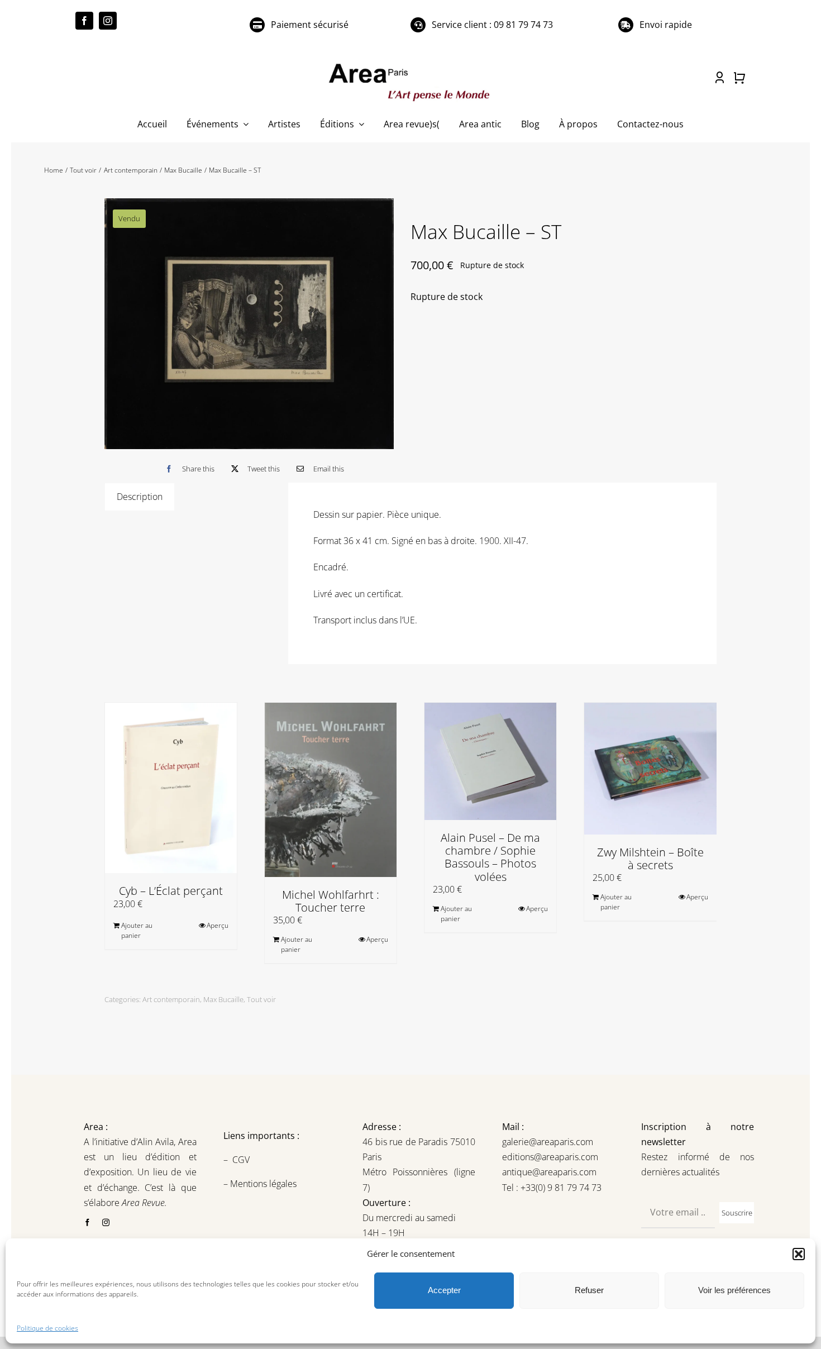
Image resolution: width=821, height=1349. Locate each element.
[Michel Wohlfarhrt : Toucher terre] (331, 790)
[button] (798, 1254)
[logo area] (410, 64)
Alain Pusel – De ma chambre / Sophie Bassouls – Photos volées (490, 857)
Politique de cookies (47, 1328)
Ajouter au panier (136, 930)
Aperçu (217, 925)
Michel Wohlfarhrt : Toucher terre (330, 901)
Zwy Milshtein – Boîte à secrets (650, 859)
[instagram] (108, 21)
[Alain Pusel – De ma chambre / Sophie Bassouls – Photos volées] (490, 761)
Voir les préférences (734, 1290)
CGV (242, 1159)
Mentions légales (262, 1184)
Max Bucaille (223, 999)
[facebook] (84, 21)
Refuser (589, 1290)
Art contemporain (171, 999)
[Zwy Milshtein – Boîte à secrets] (650, 769)
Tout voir (261, 999)
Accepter (444, 1290)
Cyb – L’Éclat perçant (171, 890)
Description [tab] (140, 496)
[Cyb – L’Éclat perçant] (171, 788)
